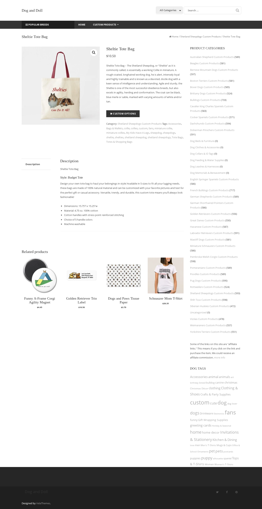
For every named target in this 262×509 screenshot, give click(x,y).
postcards (228, 451)
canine (219, 382)
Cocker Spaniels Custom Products (209, 117)
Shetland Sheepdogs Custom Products (200, 36)
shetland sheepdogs (159, 137)
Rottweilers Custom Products (206, 287)
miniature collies (115, 132)
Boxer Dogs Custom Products (207, 87)
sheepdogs (169, 132)
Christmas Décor (199, 388)
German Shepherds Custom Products (211, 196)
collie (127, 128)
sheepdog (156, 132)
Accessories (174, 123)
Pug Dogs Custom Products (205, 280)
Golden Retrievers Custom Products (210, 214)
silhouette (218, 458)
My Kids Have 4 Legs (137, 132)
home (195, 432)
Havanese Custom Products (206, 226)
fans (151, 128)
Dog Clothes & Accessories (205, 147)
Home (175, 36)
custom (143, 128)
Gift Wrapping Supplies (213, 420)
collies (134, 128)
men (197, 445)
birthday (194, 382)
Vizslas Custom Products (204, 319)
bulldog (210, 382)
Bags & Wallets (114, 128)
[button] (93, 52)
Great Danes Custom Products (207, 220)
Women (209, 464)
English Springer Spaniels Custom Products (214, 179)
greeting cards (200, 425)
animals (224, 377)
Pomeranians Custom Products (208, 267)
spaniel (227, 458)
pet (212, 451)
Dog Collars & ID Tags (202, 153)
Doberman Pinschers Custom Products (212, 130)
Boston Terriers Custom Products (209, 80)
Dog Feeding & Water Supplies (207, 160)
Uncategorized (198, 312)
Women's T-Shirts (223, 464)
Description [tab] (33, 164)
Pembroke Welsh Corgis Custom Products (214, 257)
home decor (211, 432)
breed (202, 382)
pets (219, 451)
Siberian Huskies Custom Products (209, 306)
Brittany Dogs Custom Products (208, 93)
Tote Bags (177, 137)
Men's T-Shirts (208, 445)
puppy (206, 457)
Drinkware (206, 413)
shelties (119, 137)
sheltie (110, 137)
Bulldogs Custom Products (205, 100)
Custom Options (124, 113)
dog (222, 402)
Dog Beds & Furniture (202, 141)
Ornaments (202, 451)
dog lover (232, 403)
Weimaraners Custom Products (208, 325)
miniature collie (163, 128)
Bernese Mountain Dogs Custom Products (214, 70)
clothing (214, 388)
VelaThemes (43, 503)
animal (213, 377)
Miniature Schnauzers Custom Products (212, 246)
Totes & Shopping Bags (119, 141)
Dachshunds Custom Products (207, 123)
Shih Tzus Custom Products (205, 299)
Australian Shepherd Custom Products (212, 57)
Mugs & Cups (224, 445)
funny (194, 420)
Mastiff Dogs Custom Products (207, 239)
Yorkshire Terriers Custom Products (210, 332)
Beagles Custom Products (204, 63)
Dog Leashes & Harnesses (204, 166)
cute (213, 403)
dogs (194, 413)
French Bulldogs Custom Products (209, 190)
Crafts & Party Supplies (215, 394)
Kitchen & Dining (225, 439)
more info (219, 357)
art (232, 377)
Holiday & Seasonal (221, 425)
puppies (195, 458)
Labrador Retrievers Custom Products (211, 233)
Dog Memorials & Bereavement (208, 173)
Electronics (219, 413)
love (192, 445)
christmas (230, 382)
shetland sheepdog (136, 137)
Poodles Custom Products (205, 274)
